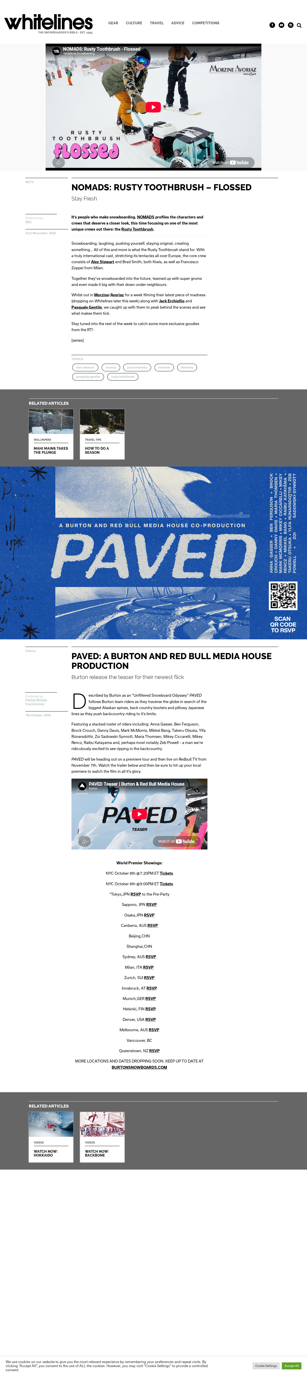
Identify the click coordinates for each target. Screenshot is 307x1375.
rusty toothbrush (122, 376)
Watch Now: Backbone (102, 1137)
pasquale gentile (88, 376)
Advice (178, 23)
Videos (30, 651)
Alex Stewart (102, 262)
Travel (157, 23)
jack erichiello (137, 367)
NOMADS (145, 217)
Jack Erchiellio (172, 301)
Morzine (101, 295)
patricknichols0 (35, 704)
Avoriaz (117, 295)
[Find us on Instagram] (291, 25)
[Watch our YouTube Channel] (281, 25)
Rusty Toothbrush (137, 229)
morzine (164, 367)
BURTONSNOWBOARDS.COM (139, 1067)
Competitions (205, 23)
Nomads (187, 367)
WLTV (29, 182)
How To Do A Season (102, 434)
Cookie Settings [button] (266, 1366)
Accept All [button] (292, 1366)
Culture (134, 23)
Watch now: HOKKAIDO (51, 1137)
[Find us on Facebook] (272, 25)
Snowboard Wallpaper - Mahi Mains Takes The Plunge (51, 434)
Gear (113, 23)
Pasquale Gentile (86, 307)
